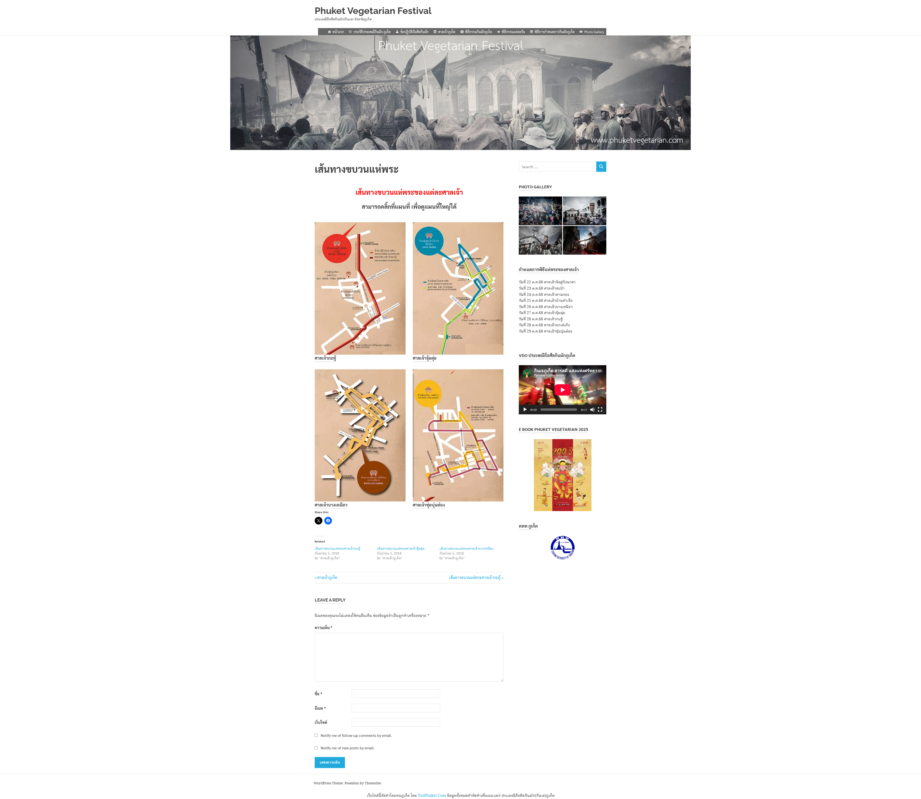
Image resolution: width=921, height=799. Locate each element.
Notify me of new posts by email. (348, 747)
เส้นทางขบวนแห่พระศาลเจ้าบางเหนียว (466, 548)
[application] (562, 389)
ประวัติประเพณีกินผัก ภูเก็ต (372, 32)
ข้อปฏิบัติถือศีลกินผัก (414, 32)
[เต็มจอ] (600, 409)
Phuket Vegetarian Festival (373, 10)
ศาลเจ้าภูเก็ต (446, 32)
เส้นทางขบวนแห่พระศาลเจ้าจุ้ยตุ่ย (401, 548)
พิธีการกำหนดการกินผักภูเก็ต (555, 32)
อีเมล (320, 708)
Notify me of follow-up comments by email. (356, 735)
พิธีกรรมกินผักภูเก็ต (478, 32)
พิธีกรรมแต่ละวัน (513, 32)
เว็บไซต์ (321, 722)
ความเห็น (323, 627)
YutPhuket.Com (432, 796)
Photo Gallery (594, 32)
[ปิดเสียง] (592, 409)
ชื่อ (318, 693)
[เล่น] (525, 409)
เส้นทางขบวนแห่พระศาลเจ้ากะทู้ (337, 548)
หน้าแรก (338, 32)
